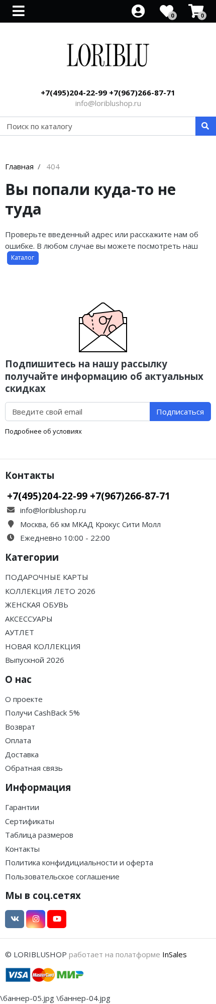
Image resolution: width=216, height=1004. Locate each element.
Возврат (20, 727)
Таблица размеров (39, 835)
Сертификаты (29, 821)
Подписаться (180, 412)
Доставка (22, 754)
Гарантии (22, 807)
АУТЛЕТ (19, 632)
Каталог (22, 257)
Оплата (18, 740)
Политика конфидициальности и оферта (79, 862)
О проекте (24, 699)
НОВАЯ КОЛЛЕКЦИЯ (43, 646)
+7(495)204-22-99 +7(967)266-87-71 (108, 92)
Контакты (22, 849)
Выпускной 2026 (34, 660)
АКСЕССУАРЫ (29, 619)
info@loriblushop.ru (108, 103)
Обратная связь (34, 768)
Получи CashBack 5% (42, 713)
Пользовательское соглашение (62, 876)
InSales (174, 954)
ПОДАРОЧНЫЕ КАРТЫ (46, 577)
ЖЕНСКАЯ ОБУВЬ (36, 604)
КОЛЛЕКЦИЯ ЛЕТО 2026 (50, 591)
